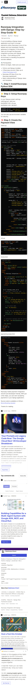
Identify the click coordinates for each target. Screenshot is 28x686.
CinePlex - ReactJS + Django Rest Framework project (10, 601)
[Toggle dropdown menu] (26, 411)
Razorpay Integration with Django (12, 608)
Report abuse (19, 491)
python (10, 35)
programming (5, 38)
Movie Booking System (8, 403)
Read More (5, 470)
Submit (6, 486)
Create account (21, 2)
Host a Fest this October (11, 634)
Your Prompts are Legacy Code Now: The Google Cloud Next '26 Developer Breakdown (13, 440)
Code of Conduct (9, 491)
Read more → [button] (6, 542)
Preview (14, 486)
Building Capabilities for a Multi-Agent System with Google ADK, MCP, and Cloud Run (13, 517)
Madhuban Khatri (10, 18)
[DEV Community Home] (6, 2)
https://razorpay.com (9, 72)
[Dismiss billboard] (26, 651)
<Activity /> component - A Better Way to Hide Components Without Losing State (13, 593)
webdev (4, 35)
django (16, 35)
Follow (14, 555)
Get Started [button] (6, 683)
